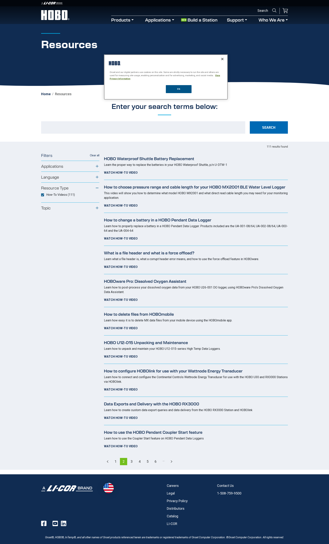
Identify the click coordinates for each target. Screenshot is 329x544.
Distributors (175, 508)
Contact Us (225, 486)
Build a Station (202, 19)
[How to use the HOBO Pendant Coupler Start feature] (196, 439)
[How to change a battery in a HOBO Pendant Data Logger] (196, 229)
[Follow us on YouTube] (55, 523)
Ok (178, 89)
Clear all (94, 155)
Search (274, 10)
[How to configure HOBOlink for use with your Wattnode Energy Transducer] (196, 380)
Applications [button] (158, 19)
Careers (173, 486)
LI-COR (172, 524)
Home (46, 94)
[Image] (164, 3)
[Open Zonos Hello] (108, 488)
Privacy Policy (177, 501)
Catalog (172, 516)
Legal (171, 493)
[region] (166, 77)
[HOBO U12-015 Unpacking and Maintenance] (196, 349)
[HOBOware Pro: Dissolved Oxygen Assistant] (196, 290)
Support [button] (235, 19)
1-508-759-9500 (229, 493)
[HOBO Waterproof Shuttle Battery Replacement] (196, 165)
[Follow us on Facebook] (43, 523)
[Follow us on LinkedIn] (63, 523)
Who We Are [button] (271, 19)
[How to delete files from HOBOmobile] (196, 321)
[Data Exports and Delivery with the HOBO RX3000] (196, 410)
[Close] (222, 59)
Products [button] (120, 19)
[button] (285, 11)
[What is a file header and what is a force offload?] (196, 259)
